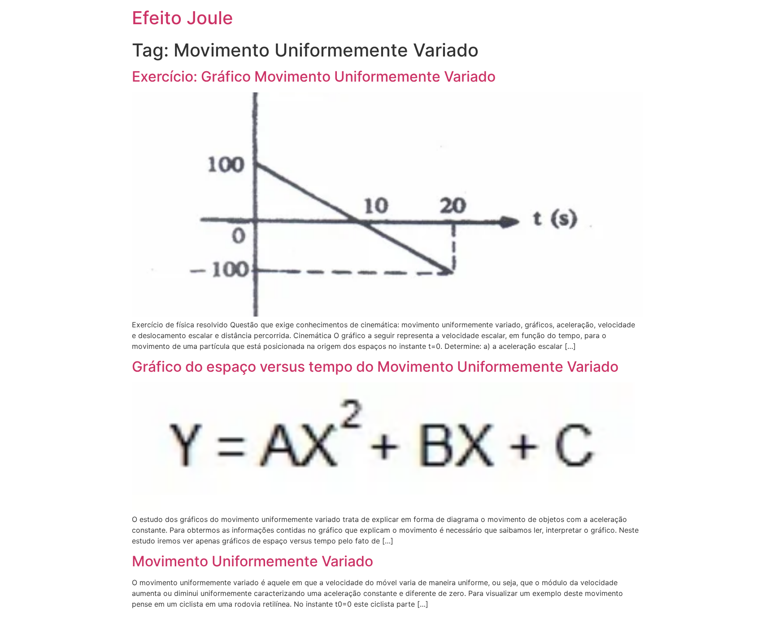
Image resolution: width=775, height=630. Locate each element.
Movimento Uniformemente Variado (252, 561)
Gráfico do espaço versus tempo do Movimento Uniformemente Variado (375, 366)
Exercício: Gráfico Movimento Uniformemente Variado (314, 76)
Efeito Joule (182, 18)
